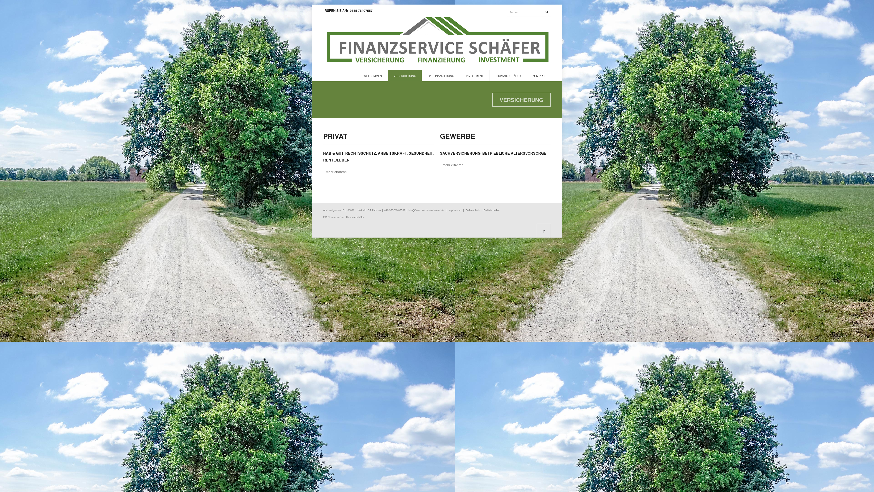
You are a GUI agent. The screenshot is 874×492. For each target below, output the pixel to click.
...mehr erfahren (335, 171)
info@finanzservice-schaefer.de (426, 210)
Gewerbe (457, 136)
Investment (474, 76)
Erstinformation (491, 210)
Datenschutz (473, 210)
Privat (335, 136)
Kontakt (539, 76)
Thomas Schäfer (508, 76)
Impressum (455, 210)
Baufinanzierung (441, 76)
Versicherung (405, 76)
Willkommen (372, 76)
